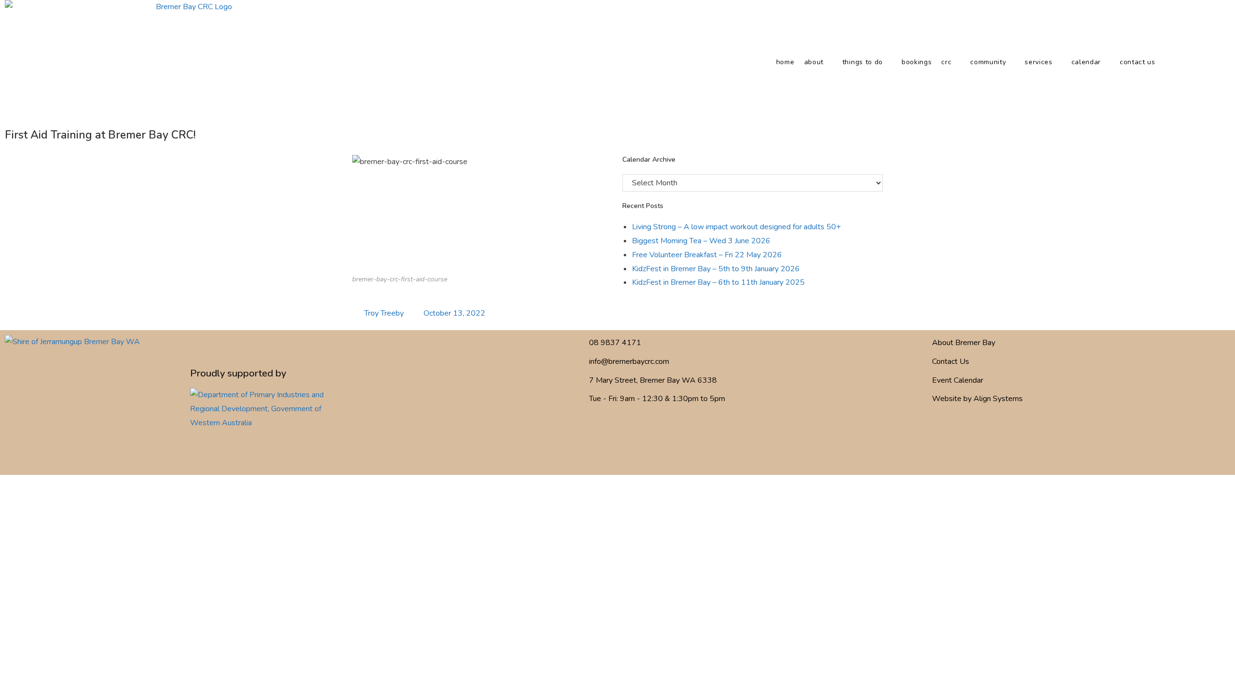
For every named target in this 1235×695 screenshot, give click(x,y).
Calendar (1086, 62)
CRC (946, 62)
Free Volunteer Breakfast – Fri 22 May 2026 (707, 255)
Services (1039, 62)
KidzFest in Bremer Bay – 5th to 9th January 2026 (716, 269)
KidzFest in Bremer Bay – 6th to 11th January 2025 (718, 282)
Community (988, 62)
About (814, 62)
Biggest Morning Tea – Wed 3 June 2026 (701, 241)
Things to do (862, 62)
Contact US (1137, 62)
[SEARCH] (1181, 62)
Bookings (917, 62)
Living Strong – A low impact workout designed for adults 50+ (736, 227)
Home (785, 62)
